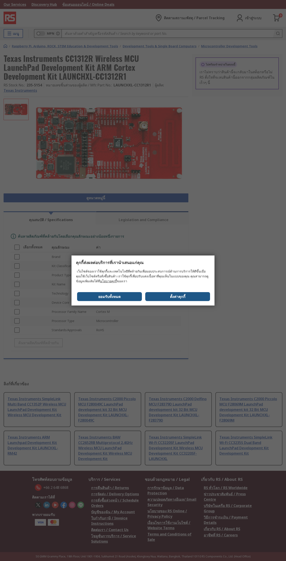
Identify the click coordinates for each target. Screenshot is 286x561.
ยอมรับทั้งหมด (109, 296)
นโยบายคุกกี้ (108, 281)
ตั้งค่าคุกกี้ (177, 296)
